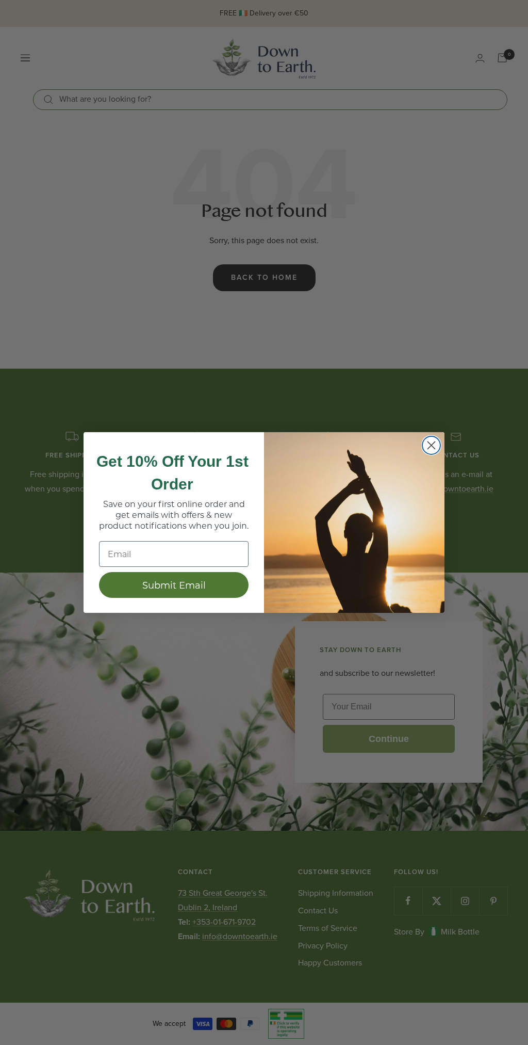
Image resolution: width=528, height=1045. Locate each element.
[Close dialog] (431, 445)
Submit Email (174, 585)
